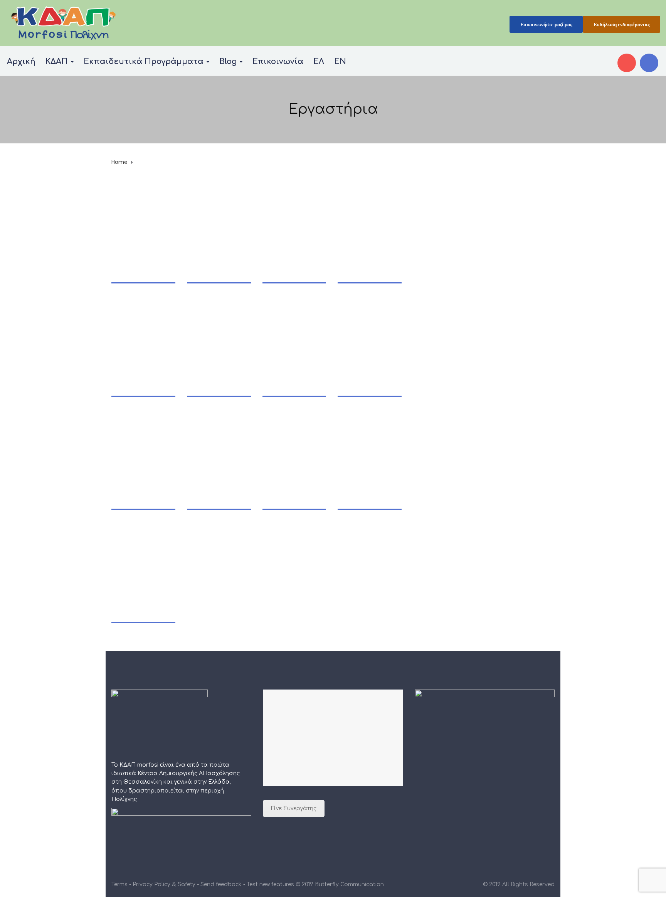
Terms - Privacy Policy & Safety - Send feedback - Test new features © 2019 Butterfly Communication (247, 884)
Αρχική (21, 61)
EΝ (340, 61)
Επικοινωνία (277, 61)
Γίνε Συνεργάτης (293, 808)
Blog (228, 61)
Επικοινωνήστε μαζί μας (546, 24)
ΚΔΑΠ (56, 61)
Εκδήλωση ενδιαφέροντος (621, 24)
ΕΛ (318, 61)
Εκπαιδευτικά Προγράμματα (144, 61)
